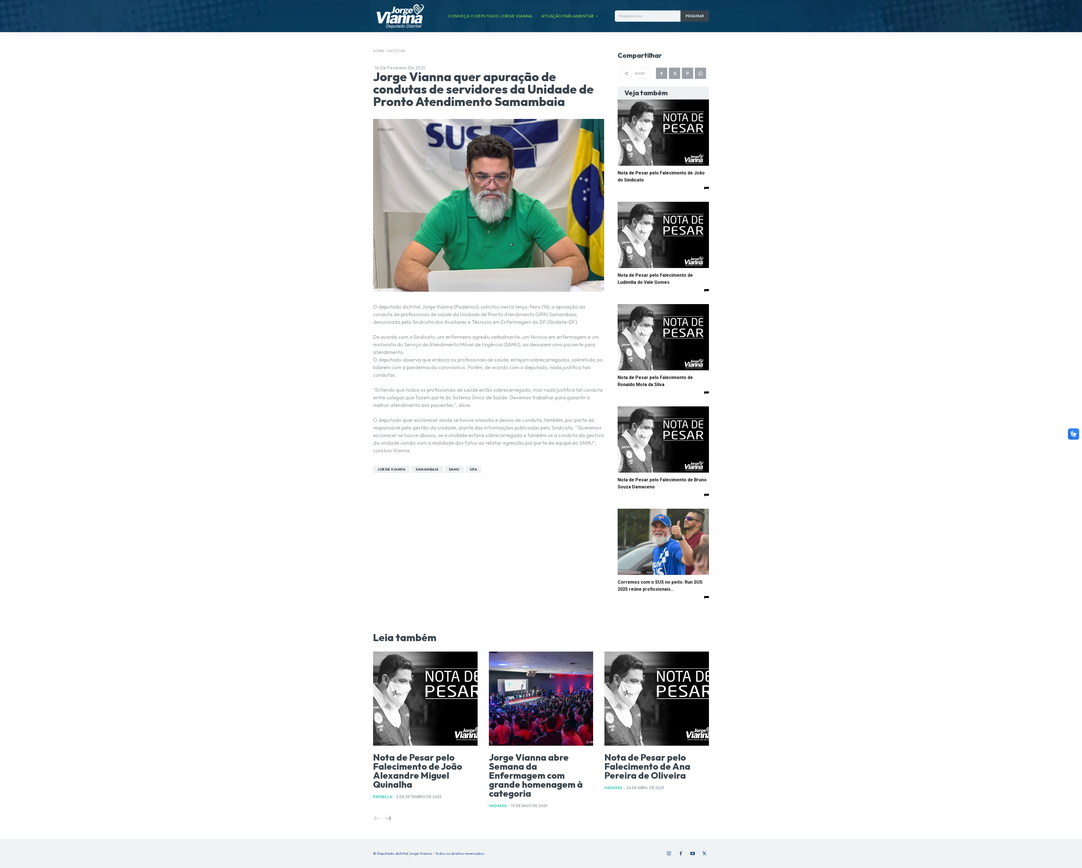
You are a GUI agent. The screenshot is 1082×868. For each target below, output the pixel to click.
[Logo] (400, 16)
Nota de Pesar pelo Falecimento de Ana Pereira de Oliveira (647, 766)
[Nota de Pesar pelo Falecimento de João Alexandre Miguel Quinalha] (425, 699)
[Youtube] (692, 853)
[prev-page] (377, 818)
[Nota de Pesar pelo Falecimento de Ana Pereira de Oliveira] (656, 699)
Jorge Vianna (391, 469)
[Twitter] (704, 853)
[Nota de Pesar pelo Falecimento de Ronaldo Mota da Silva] (663, 337)
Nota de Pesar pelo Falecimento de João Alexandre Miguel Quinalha (417, 771)
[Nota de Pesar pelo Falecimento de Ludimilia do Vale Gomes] (663, 235)
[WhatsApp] (700, 73)
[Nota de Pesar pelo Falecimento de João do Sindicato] (663, 132)
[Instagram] (668, 853)
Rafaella (382, 796)
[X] (674, 73)
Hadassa (498, 805)
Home (378, 50)
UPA (473, 469)
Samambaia (427, 469)
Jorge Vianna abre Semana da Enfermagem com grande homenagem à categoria (536, 775)
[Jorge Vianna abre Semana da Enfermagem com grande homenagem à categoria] (541, 699)
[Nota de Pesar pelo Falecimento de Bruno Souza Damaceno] (663, 439)
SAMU (454, 469)
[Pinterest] (687, 73)
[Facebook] (661, 73)
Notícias (397, 50)
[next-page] (387, 818)
